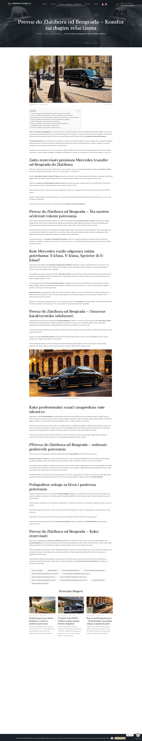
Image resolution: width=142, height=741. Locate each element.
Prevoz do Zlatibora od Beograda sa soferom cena (73, 577)
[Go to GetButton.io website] (138, 739)
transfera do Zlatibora (54, 540)
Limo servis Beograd (37, 570)
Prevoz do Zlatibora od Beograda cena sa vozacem (76, 573)
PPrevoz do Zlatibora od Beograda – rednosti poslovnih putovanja (49, 123)
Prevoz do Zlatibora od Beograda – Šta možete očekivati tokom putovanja (52, 115)
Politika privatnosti (120, 738)
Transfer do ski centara (98, 580)
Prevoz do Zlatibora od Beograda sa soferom (43, 577)
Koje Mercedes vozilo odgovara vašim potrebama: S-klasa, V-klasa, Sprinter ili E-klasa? (55, 117)
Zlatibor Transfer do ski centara (40, 583)
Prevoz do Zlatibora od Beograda (70, 570)
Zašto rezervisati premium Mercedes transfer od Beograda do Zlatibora (51, 113)
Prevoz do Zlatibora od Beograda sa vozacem (43, 580)
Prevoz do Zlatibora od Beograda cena (94, 570)
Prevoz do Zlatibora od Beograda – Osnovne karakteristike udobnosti (50, 119)
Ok (112, 738)
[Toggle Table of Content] (77, 111)
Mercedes (76, 265)
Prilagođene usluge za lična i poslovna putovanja (44, 125)
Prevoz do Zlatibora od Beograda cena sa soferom (45, 573)
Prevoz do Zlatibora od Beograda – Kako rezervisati (45, 127)
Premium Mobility (44, 104)
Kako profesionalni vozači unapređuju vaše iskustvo (45, 121)
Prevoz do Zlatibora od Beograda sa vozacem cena (74, 580)
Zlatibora (95, 169)
